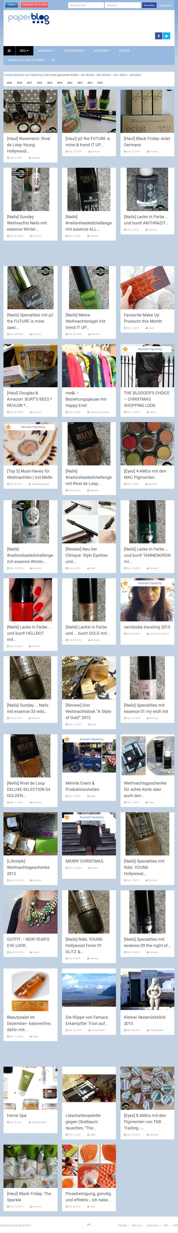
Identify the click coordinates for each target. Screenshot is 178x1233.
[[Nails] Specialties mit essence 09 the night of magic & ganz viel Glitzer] (147, 911)
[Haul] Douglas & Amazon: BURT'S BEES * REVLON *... (29, 399)
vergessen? (165, 5)
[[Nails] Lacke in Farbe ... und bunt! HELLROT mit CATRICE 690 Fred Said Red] (30, 599)
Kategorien (73, 51)
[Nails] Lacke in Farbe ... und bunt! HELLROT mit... (29, 633)
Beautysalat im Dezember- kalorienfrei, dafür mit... (29, 1023)
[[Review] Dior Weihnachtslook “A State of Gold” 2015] (89, 677)
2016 (39, 82)
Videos (124, 51)
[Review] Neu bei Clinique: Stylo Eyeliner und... (87, 555)
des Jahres (120, 75)
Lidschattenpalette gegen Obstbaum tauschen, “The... (83, 1121)
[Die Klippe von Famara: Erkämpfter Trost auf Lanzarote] (89, 990)
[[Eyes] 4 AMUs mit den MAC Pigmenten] (147, 443)
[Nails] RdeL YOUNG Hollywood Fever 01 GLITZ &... (84, 945)
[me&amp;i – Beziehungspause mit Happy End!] (89, 365)
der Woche (87, 75)
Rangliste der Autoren (26, 60)
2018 (19, 82)
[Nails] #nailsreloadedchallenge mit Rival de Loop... (89, 477)
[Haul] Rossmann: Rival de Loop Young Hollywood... (28, 145)
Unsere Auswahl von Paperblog (23, 75)
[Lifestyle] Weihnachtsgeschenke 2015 (28, 867)
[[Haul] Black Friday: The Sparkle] (30, 1166)
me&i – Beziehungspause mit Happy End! (86, 399)
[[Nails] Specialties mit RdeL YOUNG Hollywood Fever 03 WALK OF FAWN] (147, 833)
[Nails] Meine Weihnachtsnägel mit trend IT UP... (85, 321)
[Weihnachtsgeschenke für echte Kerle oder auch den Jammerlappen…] (147, 755)
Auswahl (45, 51)
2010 (100, 82)
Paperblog (5, 1225)
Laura (151, 328)
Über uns (136, 1225)
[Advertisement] (79, 36)
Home (11, 4)
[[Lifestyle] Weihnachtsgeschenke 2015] (30, 833)
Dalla (92, 568)
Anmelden (149, 5)
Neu (23, 51)
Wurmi (152, 412)
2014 (59, 82)
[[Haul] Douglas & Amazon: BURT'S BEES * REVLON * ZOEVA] (30, 365)
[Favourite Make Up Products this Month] (147, 287)
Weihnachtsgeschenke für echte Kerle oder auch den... (145, 789)
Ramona (35, 157)
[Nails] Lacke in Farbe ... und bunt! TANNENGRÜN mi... (147, 555)
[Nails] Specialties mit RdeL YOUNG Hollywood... (144, 867)
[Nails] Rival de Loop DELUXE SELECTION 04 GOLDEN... (28, 789)
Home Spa (16, 1115)
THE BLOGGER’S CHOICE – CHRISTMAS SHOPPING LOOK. (147, 399)
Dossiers (101, 51)
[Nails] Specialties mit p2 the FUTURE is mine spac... (30, 321)
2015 (49, 82)
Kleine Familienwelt (99, 412)
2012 (80, 82)
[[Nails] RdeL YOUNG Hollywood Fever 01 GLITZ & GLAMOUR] (89, 911)
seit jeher (135, 75)
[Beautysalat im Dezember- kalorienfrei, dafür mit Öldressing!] (30, 990)
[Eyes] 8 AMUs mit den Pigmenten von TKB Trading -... (145, 1121)
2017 (29, 82)
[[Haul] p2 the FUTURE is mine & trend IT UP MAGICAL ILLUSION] (89, 111)
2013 (69, 82)
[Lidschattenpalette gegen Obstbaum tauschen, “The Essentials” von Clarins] (89, 1088)
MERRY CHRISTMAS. (85, 861)
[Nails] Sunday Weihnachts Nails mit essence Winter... (27, 223)
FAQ (166, 1225)
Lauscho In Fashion (159, 633)
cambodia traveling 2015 (147, 627)
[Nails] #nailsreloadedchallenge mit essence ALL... (89, 223)
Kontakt (122, 1225)
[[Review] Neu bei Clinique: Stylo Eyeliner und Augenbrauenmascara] (89, 521)
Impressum (152, 1225)
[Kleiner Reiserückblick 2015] (147, 990)
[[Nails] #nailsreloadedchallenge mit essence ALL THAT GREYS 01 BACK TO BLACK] (89, 189)
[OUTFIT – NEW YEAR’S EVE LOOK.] (30, 911)
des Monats (103, 75)
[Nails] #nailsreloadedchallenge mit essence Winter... (30, 555)
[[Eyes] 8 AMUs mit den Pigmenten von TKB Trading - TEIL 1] (147, 1088)
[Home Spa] (30, 1088)
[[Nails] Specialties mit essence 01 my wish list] (147, 677)
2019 (9, 82)
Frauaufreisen (98, 1030)
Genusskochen (39, 1122)
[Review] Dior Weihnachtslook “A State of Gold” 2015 (88, 711)
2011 (90, 82)
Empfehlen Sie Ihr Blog (34, 4)
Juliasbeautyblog (40, 484)
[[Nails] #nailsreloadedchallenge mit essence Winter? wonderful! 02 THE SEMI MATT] (30, 521)
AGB (175, 1225)
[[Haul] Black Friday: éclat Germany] (147, 111)
